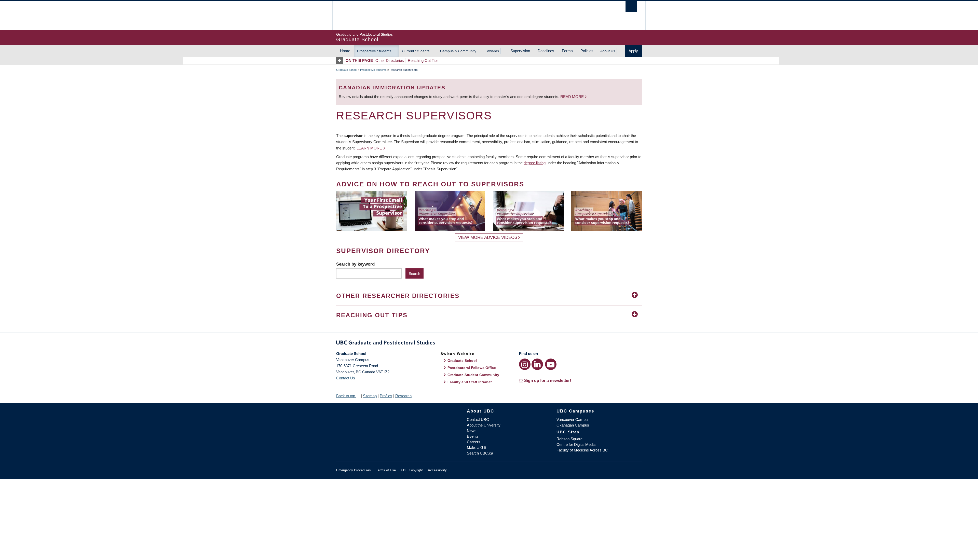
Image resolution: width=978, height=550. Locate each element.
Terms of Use (386, 470)
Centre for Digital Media (575, 444)
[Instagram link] (525, 364)
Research (403, 396)
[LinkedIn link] (537, 364)
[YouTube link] (550, 364)
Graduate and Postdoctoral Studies (489, 343)
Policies (586, 51)
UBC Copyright (412, 470)
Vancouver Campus (573, 419)
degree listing (535, 163)
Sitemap (370, 396)
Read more (572, 96)
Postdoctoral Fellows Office (471, 368)
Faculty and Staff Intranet (469, 382)
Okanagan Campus (572, 425)
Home (345, 51)
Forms (567, 51)
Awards (493, 51)
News (472, 431)
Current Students (415, 51)
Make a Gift (476, 447)
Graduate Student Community (473, 375)
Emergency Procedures (353, 470)
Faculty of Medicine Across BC (582, 450)
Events (473, 436)
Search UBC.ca (480, 453)
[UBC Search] (631, 6)
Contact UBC (478, 419)
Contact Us (345, 378)
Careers (473, 442)
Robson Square (569, 439)
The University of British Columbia (347, 15)
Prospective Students (374, 51)
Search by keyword (355, 264)
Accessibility (437, 470)
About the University (483, 425)
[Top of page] (341, 60)
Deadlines (546, 51)
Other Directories (389, 60)
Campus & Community (458, 51)
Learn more (369, 148)
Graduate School (346, 69)
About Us (607, 51)
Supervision (520, 51)
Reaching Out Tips (423, 60)
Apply (633, 51)
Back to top (346, 396)
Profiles (386, 396)
